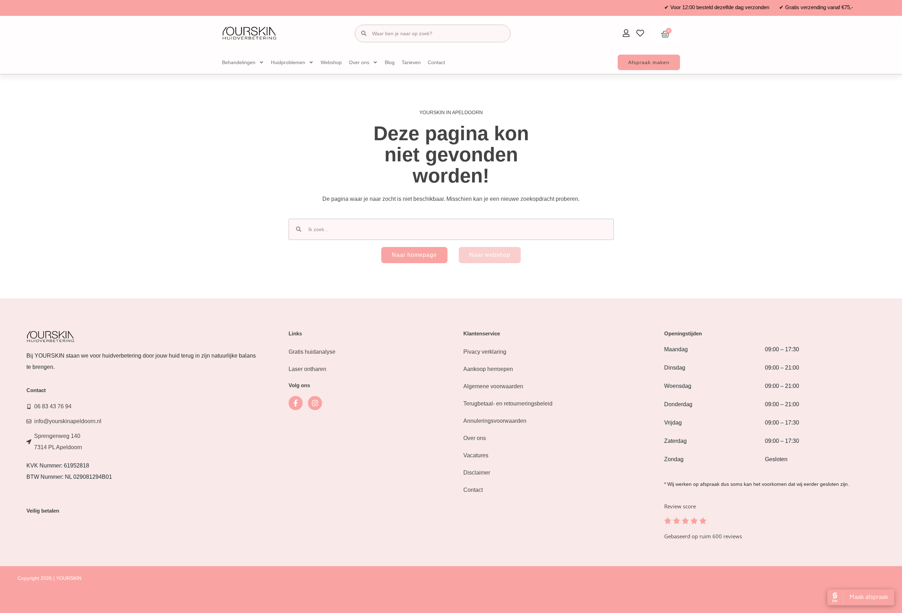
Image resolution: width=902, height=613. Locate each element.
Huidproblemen (288, 62)
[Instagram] (315, 403)
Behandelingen (238, 62)
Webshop (331, 62)
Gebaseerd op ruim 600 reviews (703, 536)
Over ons (359, 62)
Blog (390, 62)
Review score (680, 506)
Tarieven (411, 62)
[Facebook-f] (296, 403)
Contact (436, 62)
